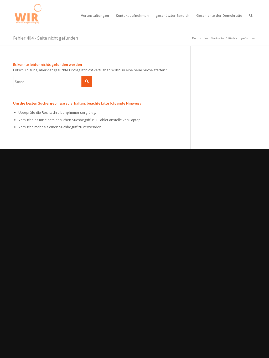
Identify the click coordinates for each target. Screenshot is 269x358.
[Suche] (251, 15)
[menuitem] (94, 15)
